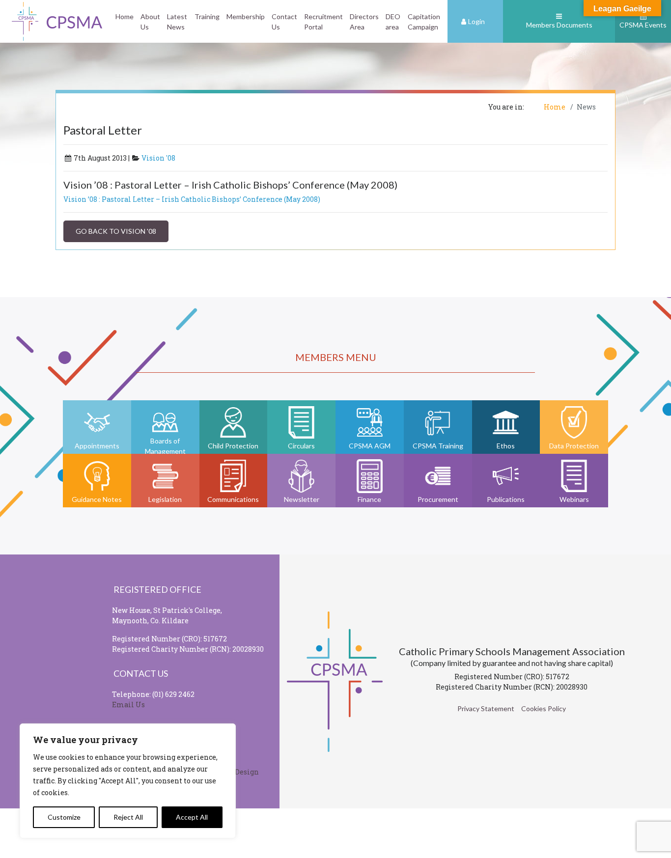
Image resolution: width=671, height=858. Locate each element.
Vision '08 (158, 158)
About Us (150, 21)
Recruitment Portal (323, 21)
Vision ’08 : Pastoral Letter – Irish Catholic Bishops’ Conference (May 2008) (191, 199)
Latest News (177, 21)
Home (124, 16)
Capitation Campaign (424, 21)
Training (207, 16)
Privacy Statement (485, 708)
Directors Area (364, 21)
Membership (245, 16)
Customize (64, 817)
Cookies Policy (543, 708)
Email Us (128, 704)
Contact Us (284, 21)
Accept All (192, 817)
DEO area (393, 21)
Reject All (128, 817)
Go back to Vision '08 (116, 231)
